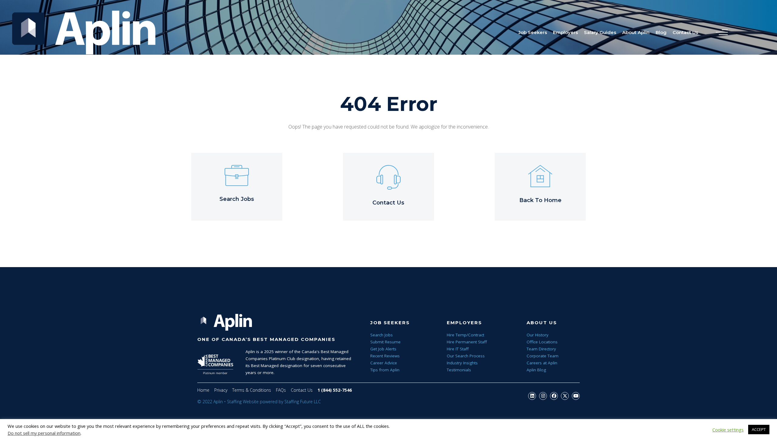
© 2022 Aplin (210, 401)
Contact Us (302, 390)
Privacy (220, 390)
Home (203, 390)
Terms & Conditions (251, 390)
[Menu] (720, 32)
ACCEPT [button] (759, 429)
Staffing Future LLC (302, 401)
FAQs (281, 390)
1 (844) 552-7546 (334, 390)
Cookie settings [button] (728, 429)
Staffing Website (243, 401)
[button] (532, 396)
